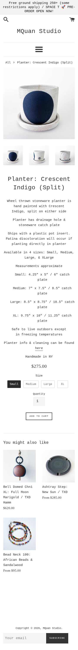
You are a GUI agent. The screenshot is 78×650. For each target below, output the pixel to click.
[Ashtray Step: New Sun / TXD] (58, 466)
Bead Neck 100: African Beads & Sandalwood (17, 560)
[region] (39, 7)
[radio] (14, 384)
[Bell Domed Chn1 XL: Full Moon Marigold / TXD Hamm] (19, 466)
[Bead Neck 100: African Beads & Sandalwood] (19, 534)
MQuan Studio (39, 31)
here (39, 348)
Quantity (39, 394)
